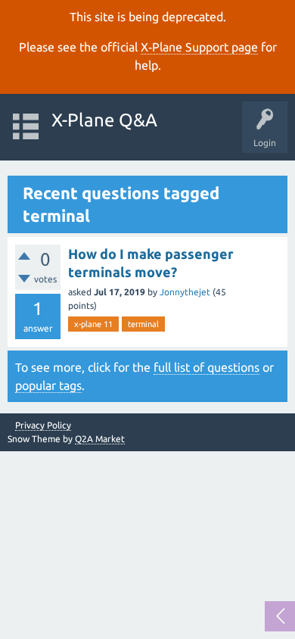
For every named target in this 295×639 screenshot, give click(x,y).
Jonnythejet (185, 292)
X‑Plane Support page (199, 47)
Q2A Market (100, 439)
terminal (143, 324)
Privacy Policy (43, 425)
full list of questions (206, 367)
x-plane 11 (93, 324)
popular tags (48, 385)
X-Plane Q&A (104, 120)
